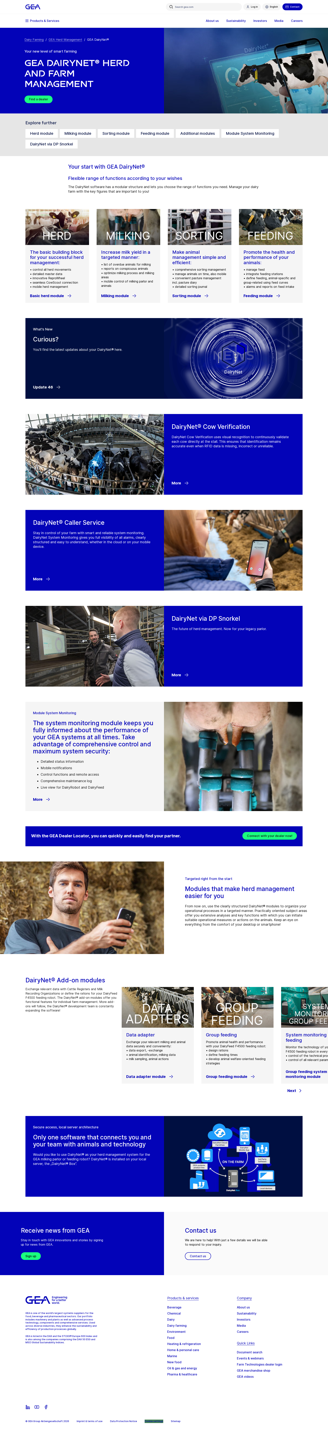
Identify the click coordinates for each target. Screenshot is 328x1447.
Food (170, 1338)
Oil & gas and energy (182, 1368)
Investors (243, 1319)
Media (241, 1325)
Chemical (174, 1313)
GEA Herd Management (65, 39)
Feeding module (155, 133)
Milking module (77, 133)
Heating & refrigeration (184, 1344)
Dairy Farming (34, 39)
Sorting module (116, 133)
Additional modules (197, 133)
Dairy (171, 1319)
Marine (172, 1356)
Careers (242, 1332)
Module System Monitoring (250, 133)
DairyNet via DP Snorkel (51, 144)
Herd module (41, 133)
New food (174, 1362)
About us (243, 1307)
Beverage (174, 1307)
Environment (176, 1332)
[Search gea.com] (171, 7)
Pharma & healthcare (182, 1374)
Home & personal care (183, 1350)
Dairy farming (177, 1325)
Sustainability (246, 1313)
